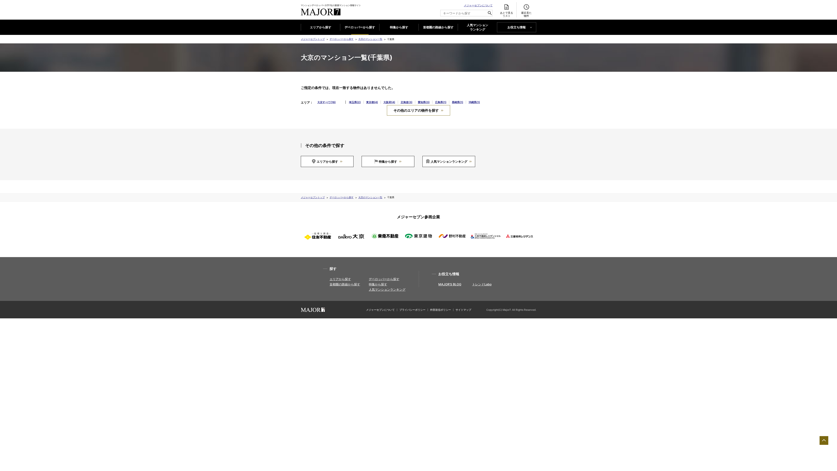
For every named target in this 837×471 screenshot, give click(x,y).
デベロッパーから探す (360, 27)
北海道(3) (406, 102)
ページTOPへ (824, 440)
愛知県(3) (424, 102)
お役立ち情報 (516, 27)
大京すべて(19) (326, 102)
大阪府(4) (389, 102)
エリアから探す (320, 27)
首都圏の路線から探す (438, 27)
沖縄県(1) (474, 102)
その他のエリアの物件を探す (416, 110)
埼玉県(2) (355, 102)
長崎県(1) (457, 102)
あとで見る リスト (506, 14)
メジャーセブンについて (478, 5)
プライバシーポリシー (412, 309)
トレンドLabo (482, 284)
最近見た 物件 (526, 14)
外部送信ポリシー (440, 309)
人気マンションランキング (449, 161)
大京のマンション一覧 (370, 39)
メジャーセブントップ (313, 39)
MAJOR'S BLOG (449, 284)
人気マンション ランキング (477, 27)
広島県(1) (440, 102)
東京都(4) (372, 102)
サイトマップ (463, 309)
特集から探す (399, 27)
